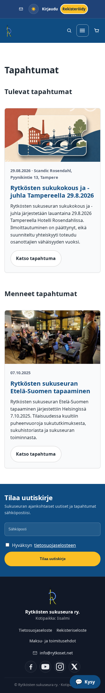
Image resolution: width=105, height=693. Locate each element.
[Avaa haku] (69, 30)
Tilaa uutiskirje (53, 559)
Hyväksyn (44, 545)
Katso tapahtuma (36, 258)
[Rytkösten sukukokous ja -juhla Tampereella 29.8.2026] (52, 135)
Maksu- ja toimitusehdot (52, 640)
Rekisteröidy (73, 8)
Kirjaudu (50, 8)
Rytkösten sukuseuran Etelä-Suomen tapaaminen (50, 387)
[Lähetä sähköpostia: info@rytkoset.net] (21, 9)
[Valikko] (82, 30)
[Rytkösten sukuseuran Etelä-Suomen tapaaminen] (52, 337)
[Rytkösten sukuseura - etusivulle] (9, 30)
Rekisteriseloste (72, 630)
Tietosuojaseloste (35, 630)
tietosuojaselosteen (55, 545)
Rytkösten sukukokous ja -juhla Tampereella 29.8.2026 (52, 191)
